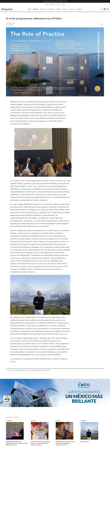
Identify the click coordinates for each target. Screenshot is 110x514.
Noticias (33, 420)
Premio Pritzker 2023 (45, 370)
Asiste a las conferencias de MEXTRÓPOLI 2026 (55, 1)
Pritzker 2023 (85, 441)
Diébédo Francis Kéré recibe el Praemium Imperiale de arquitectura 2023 (65, 443)
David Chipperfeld (20, 370)
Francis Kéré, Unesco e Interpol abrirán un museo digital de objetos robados (40, 443)
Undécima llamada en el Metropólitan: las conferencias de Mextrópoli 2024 (16, 443)
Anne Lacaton (12, 370)
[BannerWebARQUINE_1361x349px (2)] (55, 406)
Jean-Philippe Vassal (35, 370)
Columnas (9, 420)
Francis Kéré (28, 370)
